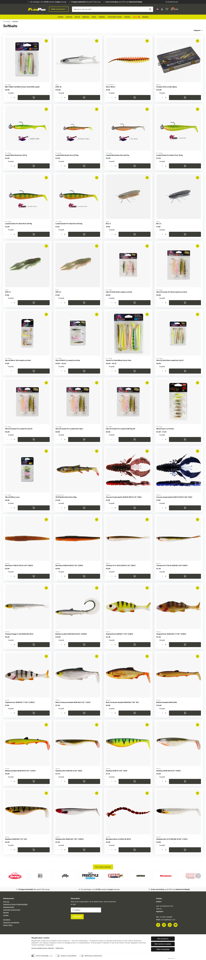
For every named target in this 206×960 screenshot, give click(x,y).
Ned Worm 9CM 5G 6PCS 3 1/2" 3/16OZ (69, 565)
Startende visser (115, 17)
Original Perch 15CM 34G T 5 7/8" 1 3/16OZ (171, 634)
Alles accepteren (162, 938)
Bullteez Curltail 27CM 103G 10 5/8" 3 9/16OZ (71, 634)
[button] (14, 97)
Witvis (77, 17)
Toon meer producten (103, 867)
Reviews (6, 912)
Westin (158, 85)
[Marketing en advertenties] (82, 956)
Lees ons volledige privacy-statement (42, 948)
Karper (60, 17)
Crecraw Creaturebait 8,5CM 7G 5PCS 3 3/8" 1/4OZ (174, 497)
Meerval (86, 17)
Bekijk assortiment (58, 9)
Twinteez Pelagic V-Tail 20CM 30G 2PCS (19, 634)
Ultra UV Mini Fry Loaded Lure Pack (67, 360)
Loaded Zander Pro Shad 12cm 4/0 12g (68, 223)
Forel (94, 17)
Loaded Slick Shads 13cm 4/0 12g (117, 155)
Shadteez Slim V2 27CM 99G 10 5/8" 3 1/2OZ (171, 839)
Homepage (7, 21)
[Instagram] (164, 925)
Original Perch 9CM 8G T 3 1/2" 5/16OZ (119, 634)
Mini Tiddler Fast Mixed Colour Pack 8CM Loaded (22, 87)
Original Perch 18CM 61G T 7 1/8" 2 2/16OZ (20, 702)
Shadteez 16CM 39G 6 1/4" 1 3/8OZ (168, 771)
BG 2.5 (108, 223)
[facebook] (158, 925)
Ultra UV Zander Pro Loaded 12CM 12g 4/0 (120, 429)
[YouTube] (175, 925)
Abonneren (77, 916)
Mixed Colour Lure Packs (165, 429)
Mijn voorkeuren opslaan (163, 944)
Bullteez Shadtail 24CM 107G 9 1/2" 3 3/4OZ (20, 771)
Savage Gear (59, 495)
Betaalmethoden (8, 907)
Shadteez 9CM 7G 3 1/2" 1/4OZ (116, 771)
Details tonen (59, 948)
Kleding (127, 17)
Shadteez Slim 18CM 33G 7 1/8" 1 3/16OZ (69, 839)
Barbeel (102, 17)
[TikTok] (170, 925)
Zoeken (150, 9)
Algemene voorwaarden (11, 922)
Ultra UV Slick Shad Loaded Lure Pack (119, 292)
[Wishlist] (167, 9)
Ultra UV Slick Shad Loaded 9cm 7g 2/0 (169, 360)
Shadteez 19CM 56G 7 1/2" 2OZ (16, 839)
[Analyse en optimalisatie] (58, 956)
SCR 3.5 (8, 292)
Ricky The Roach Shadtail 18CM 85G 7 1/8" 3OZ (122, 702)
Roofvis (69, 17)
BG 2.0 (158, 223)
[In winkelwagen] (34, 97)
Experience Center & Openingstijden (15, 904)
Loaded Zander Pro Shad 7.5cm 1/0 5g (169, 155)
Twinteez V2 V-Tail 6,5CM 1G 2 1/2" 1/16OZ (121, 565)
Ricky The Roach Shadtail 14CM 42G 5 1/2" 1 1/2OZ (72, 702)
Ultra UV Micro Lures (12, 497)
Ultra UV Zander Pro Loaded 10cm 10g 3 (69, 429)
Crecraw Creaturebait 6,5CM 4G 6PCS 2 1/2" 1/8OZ (124, 497)
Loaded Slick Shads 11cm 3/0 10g (66, 155)
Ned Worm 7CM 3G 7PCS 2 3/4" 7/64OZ (19, 565)
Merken (145, 17)
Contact (5, 915)
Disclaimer (6, 919)
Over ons (6, 901)
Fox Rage (8, 85)
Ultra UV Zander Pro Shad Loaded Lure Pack (171, 292)
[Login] (162, 9)
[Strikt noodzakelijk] (33, 956)
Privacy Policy (7, 925)
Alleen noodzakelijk (163, 949)
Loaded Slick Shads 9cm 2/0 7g (16, 155)
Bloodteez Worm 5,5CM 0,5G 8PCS (118, 839)
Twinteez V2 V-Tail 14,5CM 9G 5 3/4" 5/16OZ (171, 565)
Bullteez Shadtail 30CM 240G (166, 702)
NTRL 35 (58, 87)
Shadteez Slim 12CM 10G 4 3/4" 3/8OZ (68, 771)
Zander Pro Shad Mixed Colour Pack (118, 360)
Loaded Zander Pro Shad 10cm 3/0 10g (18, 223)
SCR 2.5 (58, 292)
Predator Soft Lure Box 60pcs (166, 87)
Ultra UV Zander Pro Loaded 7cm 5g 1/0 (18, 429)
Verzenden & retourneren (11, 910)
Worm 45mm (110, 87)
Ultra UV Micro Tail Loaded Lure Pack (18, 360)
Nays (57, 85)
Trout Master (110, 85)
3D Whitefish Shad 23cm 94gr (66, 497)
